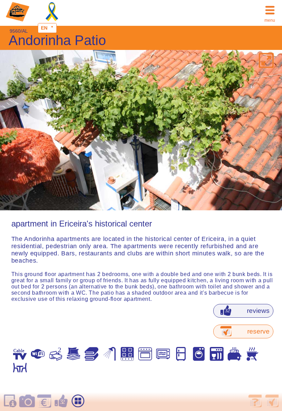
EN (44, 28)
